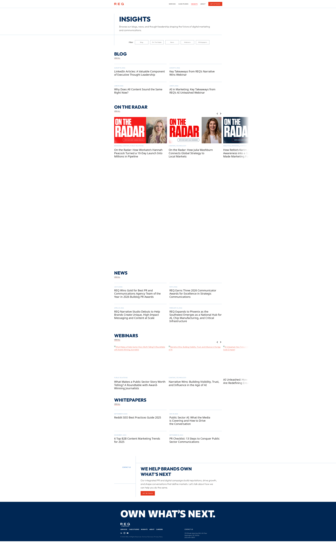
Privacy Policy (158, 537)
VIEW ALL (117, 58)
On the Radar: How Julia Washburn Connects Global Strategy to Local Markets (191, 153)
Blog (141, 42)
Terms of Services (147, 537)
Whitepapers (202, 42)
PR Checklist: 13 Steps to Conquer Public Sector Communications (194, 440)
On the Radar (157, 42)
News (172, 42)
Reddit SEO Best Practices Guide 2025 (137, 417)
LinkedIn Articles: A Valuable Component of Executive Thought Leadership (139, 73)
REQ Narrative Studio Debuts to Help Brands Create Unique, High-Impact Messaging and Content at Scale (137, 315)
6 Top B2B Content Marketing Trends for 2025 (137, 440)
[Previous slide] (217, 114)
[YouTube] (127, 533)
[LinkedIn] (121, 533)
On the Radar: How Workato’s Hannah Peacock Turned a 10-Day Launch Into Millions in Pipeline (138, 153)
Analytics (227, 146)
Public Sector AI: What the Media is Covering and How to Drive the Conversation (189, 420)
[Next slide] (221, 114)
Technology (181, 146)
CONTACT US (188, 529)
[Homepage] (119, 4)
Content (126, 146)
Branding (118, 146)
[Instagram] (124, 533)
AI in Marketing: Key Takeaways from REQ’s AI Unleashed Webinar (192, 91)
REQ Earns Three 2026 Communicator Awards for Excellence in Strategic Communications (192, 293)
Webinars (187, 42)
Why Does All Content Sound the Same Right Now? (138, 91)
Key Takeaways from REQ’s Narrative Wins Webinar (192, 73)
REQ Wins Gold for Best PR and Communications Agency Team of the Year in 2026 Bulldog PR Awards (137, 293)
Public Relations (137, 146)
